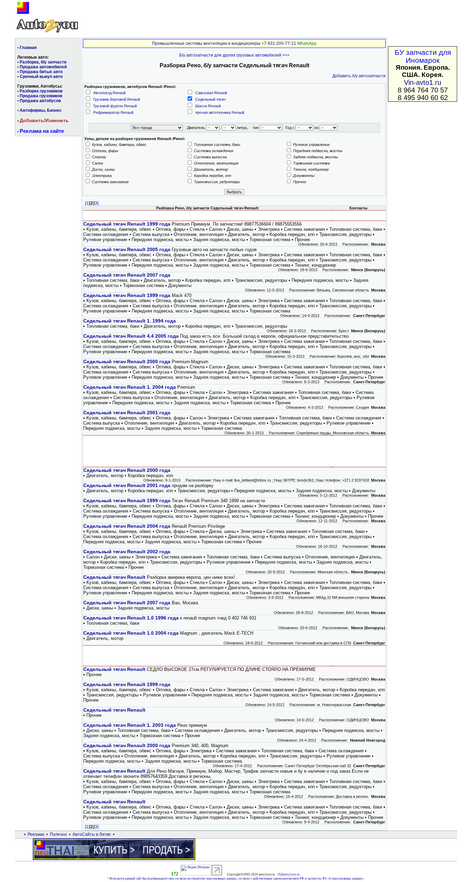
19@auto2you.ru (288, 874)
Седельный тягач (210, 99)
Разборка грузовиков (41, 91)
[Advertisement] (234, 451)
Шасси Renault (208, 106)
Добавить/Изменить (44, 120)
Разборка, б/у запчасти (43, 62)
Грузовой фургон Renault (115, 106)
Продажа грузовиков (41, 95)
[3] (96, 203)
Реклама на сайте (42, 131)
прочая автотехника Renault (219, 112)
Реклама (36, 834)
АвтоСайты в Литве (92, 834)
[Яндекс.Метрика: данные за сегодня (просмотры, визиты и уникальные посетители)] (195, 870)
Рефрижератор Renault (113, 112)
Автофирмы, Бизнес (41, 110)
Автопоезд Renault (109, 93)
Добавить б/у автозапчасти (359, 75)
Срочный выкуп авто (41, 76)
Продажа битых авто (41, 71)
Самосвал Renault (211, 93)
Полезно (58, 834)
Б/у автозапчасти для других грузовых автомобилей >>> (234, 55)
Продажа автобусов (40, 100)
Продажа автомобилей (43, 67)
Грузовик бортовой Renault (116, 99)
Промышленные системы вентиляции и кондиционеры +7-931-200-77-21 (224, 43)
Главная (28, 47)
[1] (87, 203)
